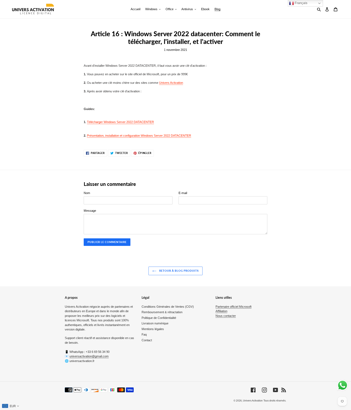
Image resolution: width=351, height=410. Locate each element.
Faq (144, 334)
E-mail (183, 193)
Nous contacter (226, 315)
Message (90, 210)
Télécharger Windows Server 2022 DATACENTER (120, 122)
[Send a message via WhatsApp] (342, 385)
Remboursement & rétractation (162, 312)
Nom (87, 193)
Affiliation (221, 311)
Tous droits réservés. (274, 400)
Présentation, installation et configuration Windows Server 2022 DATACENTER (139, 135)
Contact (147, 340)
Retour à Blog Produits (178, 270)
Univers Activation (171, 82)
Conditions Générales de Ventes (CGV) (168, 306)
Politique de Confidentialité (159, 317)
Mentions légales (153, 329)
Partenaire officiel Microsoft (233, 306)
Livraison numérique (155, 323)
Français (300, 3)
